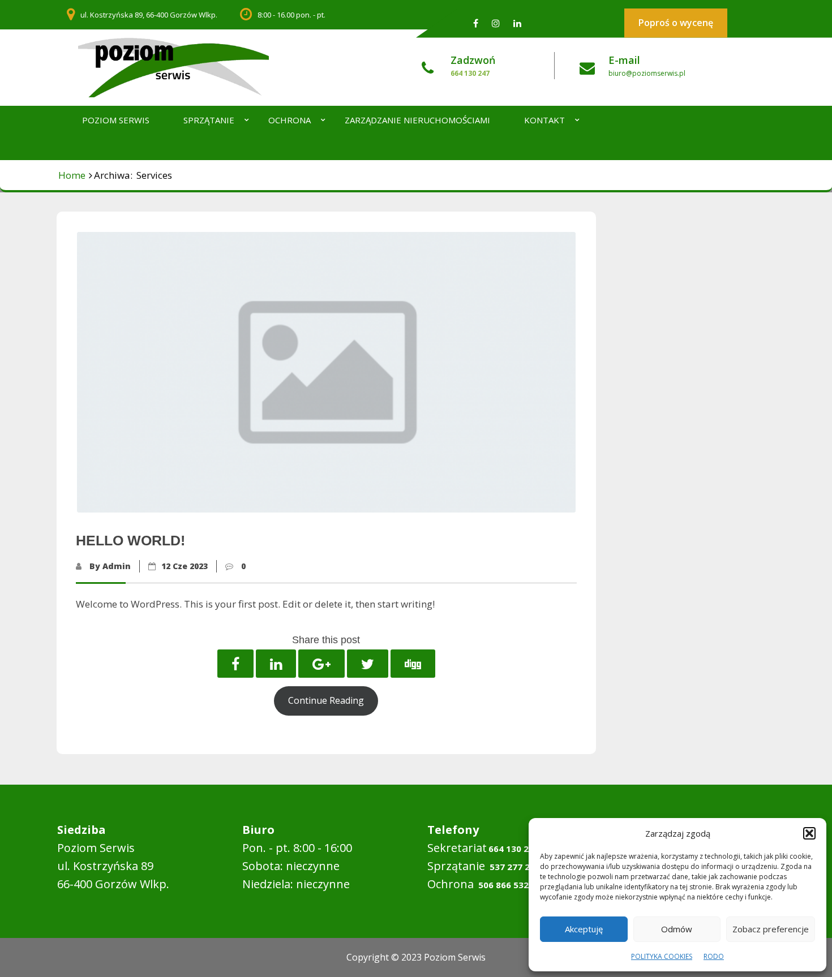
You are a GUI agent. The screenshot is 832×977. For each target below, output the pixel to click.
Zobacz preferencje (770, 929)
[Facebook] (476, 22)
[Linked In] (517, 22)
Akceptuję (584, 929)
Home (71, 175)
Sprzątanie (208, 120)
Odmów (676, 929)
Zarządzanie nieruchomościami (417, 120)
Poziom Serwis (115, 120)
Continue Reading (326, 700)
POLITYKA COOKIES (661, 956)
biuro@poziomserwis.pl (646, 73)
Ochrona (289, 120)
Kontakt (544, 120)
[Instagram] (495, 22)
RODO (714, 956)
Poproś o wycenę (675, 22)
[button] (809, 833)
